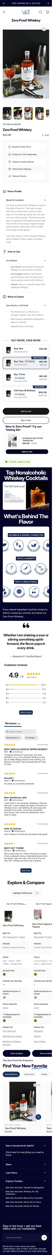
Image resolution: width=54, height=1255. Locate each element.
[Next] (48, 3)
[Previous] (4, 3)
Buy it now (26, 420)
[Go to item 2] (18, 113)
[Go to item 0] (7, 113)
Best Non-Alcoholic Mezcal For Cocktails (24, 1198)
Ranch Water (40, 1041)
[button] (26, 684)
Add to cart (27, 451)
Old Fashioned (9, 1031)
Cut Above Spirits (12, 124)
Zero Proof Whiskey (13, 925)
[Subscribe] (44, 1237)
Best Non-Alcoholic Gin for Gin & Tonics (23, 1202)
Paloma (37, 1036)
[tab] (11, 1074)
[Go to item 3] (28, 113)
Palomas (50, 937)
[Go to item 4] (39, 113)
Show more (25, 870)
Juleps (22, 937)
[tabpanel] (26, 802)
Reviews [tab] (12, 723)
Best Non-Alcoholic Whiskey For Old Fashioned (22, 1192)
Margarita (38, 1031)
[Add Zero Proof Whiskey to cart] (38, 1117)
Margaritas (39, 937)
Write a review (26, 712)
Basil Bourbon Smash (12, 1036)
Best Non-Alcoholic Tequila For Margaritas (25, 1187)
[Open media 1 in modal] (44, 28)
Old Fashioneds (10, 937)
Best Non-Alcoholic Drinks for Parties (22, 1206)
